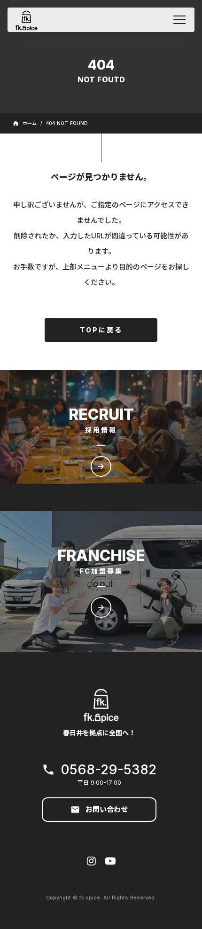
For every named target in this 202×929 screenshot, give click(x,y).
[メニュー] (179, 19)
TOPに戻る (101, 330)
